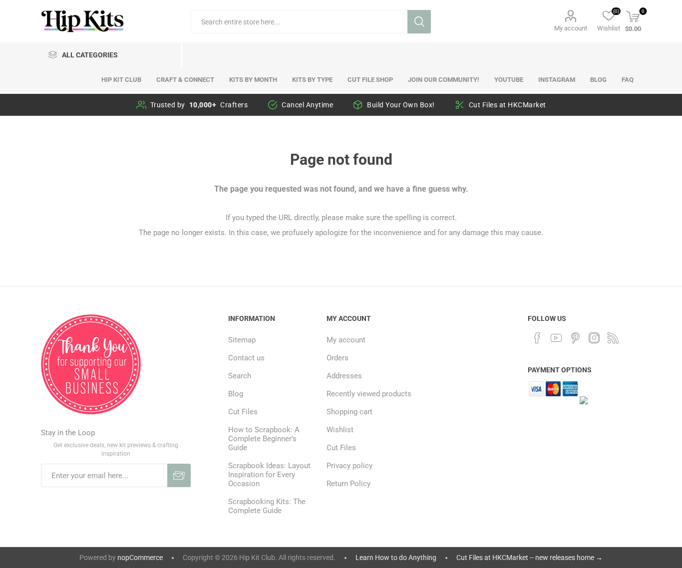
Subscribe (179, 475)
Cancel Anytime (307, 105)
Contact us (246, 357)
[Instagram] (594, 338)
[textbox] (299, 21)
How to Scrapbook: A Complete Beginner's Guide (264, 438)
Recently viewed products (369, 393)
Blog (235, 393)
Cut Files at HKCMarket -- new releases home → (529, 558)
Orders (337, 357)
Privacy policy (349, 465)
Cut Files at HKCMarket (507, 105)
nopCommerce (140, 558)
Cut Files (243, 411)
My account (570, 28)
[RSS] (613, 338)
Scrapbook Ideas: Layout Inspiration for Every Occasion (269, 474)
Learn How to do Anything (395, 558)
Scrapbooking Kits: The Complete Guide (267, 506)
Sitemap (242, 339)
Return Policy (348, 483)
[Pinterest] (575, 338)
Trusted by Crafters (199, 105)
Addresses (344, 375)
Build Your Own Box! (401, 105)
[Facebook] (537, 338)
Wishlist (340, 429)
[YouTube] (556, 338)
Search (419, 21)
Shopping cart (349, 411)
